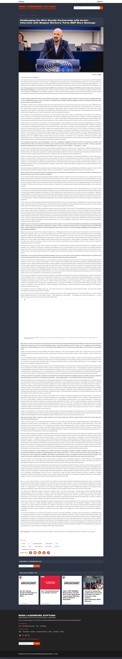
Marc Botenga (48, 546)
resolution (34, 91)
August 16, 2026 (89, 603)
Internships (43, 626)
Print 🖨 (99, 74)
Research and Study (42, 631)
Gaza (57, 543)
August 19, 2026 (67, 603)
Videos (62, 631)
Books (50, 631)
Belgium (23, 543)
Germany (23, 546)
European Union (48, 543)
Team (37, 626)
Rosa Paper (26, 631)
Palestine (57, 546)
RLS (20, 626)
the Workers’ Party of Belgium (28, 549)
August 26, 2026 (24, 603)
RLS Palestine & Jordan (28, 626)
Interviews (56, 631)
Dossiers (32, 631)
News (20, 631)
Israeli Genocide (38, 546)
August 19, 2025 (24, 15)
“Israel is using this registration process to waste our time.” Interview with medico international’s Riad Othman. (93, 596)
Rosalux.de (36, 77)
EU (29, 543)
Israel (30, 546)
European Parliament (37, 543)
